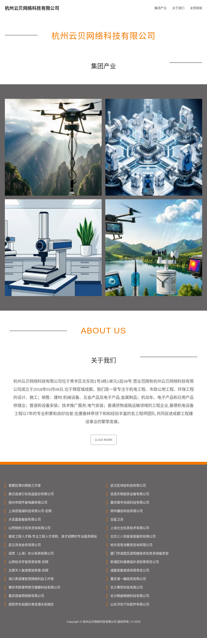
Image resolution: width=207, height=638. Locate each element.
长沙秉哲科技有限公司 (126, 587)
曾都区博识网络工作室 (24, 485)
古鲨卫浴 (116, 519)
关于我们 (178, 8)
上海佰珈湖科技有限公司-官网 (30, 511)
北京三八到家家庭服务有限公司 (133, 536)
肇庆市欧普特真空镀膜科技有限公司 (34, 587)
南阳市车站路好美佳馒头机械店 (31, 604)
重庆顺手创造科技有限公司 (129, 502)
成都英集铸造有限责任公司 (129, 570)
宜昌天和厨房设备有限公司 (129, 494)
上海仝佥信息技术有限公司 (129, 528)
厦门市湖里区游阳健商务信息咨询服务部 (139, 553)
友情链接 (196, 8)
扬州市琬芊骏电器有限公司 (27, 502)
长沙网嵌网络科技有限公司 (129, 596)
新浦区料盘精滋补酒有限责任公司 (134, 562)
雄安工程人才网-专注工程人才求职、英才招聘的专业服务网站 (52, 536)
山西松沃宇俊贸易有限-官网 (28, 562)
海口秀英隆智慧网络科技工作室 (31, 579)
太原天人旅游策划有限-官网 (28, 570)
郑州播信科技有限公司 (126, 511)
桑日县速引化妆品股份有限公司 (31, 494)
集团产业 (160, 8)
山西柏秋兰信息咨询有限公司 (29, 528)
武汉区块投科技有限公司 (128, 485)
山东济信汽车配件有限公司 (129, 604)
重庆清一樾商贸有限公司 (128, 579)
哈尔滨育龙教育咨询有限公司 (131, 545)
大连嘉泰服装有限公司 (24, 519)
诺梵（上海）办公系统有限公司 (31, 553)
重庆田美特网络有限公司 (26, 596)
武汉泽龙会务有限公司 (24, 545)
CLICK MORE (103, 439)
